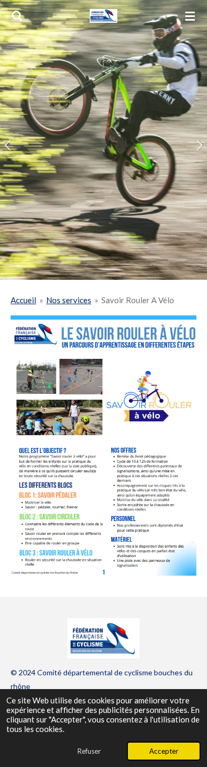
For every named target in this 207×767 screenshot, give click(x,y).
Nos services (68, 300)
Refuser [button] (89, 751)
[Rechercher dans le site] (17, 16)
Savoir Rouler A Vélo (137, 300)
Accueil (23, 300)
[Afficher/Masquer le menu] (190, 16)
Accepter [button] (163, 751)
